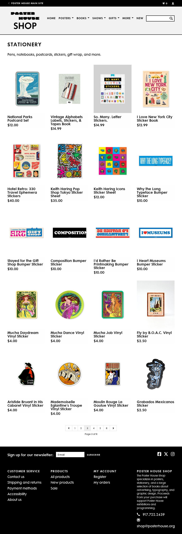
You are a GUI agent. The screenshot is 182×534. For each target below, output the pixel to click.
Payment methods (22, 488)
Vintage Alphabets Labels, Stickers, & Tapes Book (67, 120)
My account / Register (171, 3)
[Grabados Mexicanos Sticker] (156, 374)
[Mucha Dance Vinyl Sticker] (70, 305)
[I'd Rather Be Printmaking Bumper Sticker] (113, 233)
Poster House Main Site (26, 3)
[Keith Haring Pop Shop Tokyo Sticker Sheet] (70, 161)
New (139, 18)
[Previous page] (68, 428)
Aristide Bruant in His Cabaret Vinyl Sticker (25, 403)
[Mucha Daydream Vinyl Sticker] (26, 305)
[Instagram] (173, 453)
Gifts (113, 18)
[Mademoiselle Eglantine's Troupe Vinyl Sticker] (70, 374)
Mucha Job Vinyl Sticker (108, 334)
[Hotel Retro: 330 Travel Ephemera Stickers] (26, 161)
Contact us (15, 476)
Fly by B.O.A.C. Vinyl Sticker (154, 334)
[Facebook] (159, 453)
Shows (98, 18)
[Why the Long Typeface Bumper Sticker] (156, 161)
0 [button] (166, 3)
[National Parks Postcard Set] (26, 89)
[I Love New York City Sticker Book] (156, 89)
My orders (102, 482)
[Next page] (113, 428)
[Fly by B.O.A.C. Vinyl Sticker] (156, 305)
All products (60, 476)
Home (51, 18)
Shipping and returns (24, 482)
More (127, 18)
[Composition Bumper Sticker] (70, 233)
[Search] (171, 18)
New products (62, 482)
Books (82, 18)
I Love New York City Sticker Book (154, 118)
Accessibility (17, 493)
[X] (166, 453)
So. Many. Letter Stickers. (107, 118)
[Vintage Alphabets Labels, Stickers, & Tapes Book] (70, 89)
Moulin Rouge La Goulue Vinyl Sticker (111, 403)
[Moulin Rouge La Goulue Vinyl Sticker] (113, 374)
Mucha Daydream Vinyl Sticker (23, 334)
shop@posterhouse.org (156, 525)
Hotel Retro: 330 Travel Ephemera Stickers (22, 192)
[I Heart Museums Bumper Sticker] (156, 233)
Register (100, 476)
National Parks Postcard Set (19, 118)
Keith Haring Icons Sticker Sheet (109, 190)
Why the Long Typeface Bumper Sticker (152, 192)
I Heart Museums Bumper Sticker (151, 262)
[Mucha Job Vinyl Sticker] (113, 305)
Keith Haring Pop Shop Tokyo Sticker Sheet (67, 192)
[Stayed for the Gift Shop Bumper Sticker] (26, 233)
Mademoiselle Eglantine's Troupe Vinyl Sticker (66, 405)
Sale (54, 488)
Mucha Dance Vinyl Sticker (67, 334)
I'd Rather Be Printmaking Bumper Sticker (111, 264)
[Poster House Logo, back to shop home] (24, 20)
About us (14, 499)
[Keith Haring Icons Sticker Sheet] (113, 161)
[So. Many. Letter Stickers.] (113, 89)
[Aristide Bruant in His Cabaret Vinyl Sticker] (26, 374)
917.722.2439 (154, 514)
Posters (65, 18)
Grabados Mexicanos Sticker (155, 403)
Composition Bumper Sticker (68, 262)
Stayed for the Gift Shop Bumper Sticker (25, 262)
